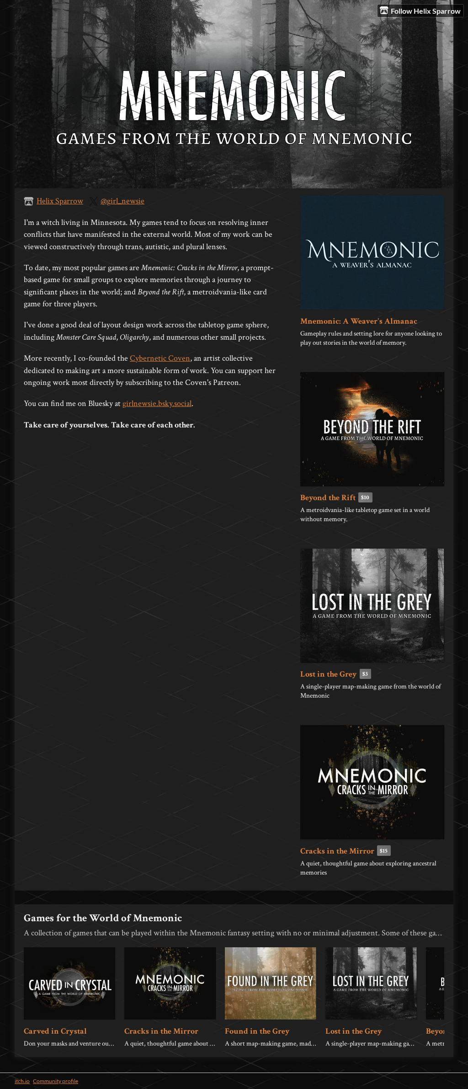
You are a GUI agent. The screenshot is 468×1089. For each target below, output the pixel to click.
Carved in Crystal (55, 1031)
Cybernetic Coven (160, 358)
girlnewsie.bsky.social (156, 403)
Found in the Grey (257, 1031)
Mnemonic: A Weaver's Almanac (358, 321)
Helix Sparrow (60, 201)
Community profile (55, 1081)
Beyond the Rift (328, 497)
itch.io (22, 1081)
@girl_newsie (122, 201)
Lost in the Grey (328, 674)
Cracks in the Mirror (337, 851)
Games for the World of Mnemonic (103, 918)
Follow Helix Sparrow (426, 10)
